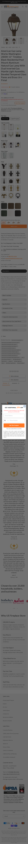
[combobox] (6, 420)
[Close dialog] (25, 406)
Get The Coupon (14, 425)
